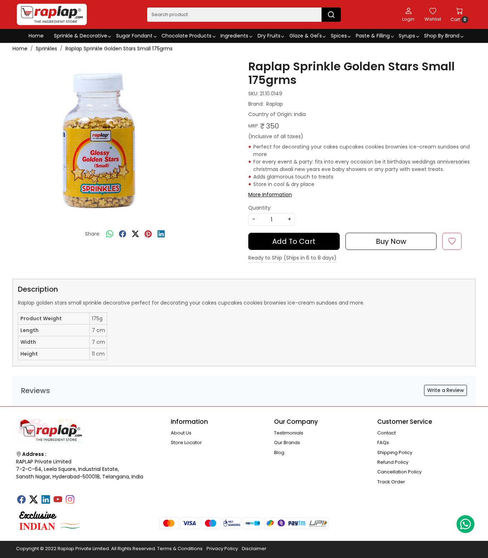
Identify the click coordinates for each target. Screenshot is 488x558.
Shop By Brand (441, 35)
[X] (33, 500)
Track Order (391, 481)
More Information (270, 194)
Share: (92, 233)
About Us (181, 432)
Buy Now (391, 241)
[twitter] (135, 234)
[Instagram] (70, 500)
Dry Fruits (269, 35)
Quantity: (260, 207)
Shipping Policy (394, 452)
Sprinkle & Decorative (80, 35)
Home (36, 35)
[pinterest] (148, 234)
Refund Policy (392, 462)
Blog (279, 452)
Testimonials (288, 432)
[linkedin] (161, 234)
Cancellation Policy (399, 471)
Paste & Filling (373, 35)
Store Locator (186, 442)
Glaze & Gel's (305, 35)
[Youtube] (58, 500)
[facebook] (122, 234)
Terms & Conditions (180, 548)
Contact (386, 432)
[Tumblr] (82, 497)
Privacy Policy (222, 548)
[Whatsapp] (109, 234)
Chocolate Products (186, 35)
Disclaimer (254, 548)
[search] (331, 14)
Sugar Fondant (134, 35)
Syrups (407, 35)
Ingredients (234, 35)
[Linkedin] (45, 500)
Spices (339, 35)
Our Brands (287, 442)
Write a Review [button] (445, 390)
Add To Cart (293, 241)
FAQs (383, 442)
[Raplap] (52, 14)
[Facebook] (21, 500)
